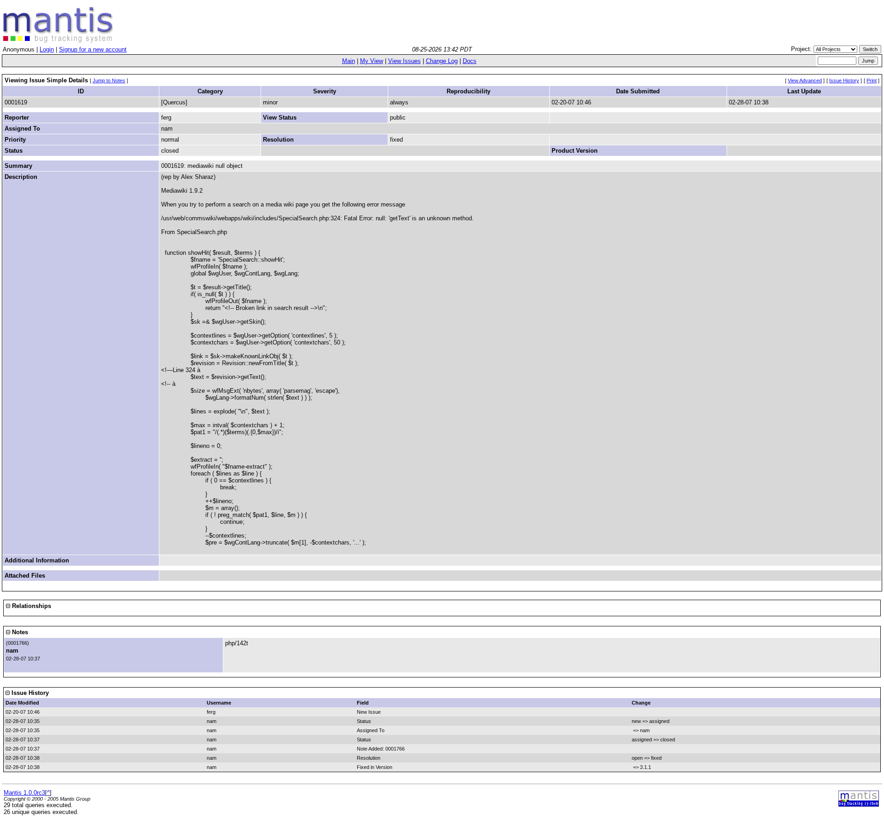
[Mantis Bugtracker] (58, 40)
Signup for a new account (93, 49)
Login (47, 49)
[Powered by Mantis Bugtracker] (858, 804)
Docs (470, 60)
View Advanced (805, 80)
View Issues (404, 60)
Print (872, 80)
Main (348, 60)
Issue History (844, 80)
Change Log (442, 60)
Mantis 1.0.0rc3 (24, 792)
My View (371, 60)
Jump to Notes (109, 80)
